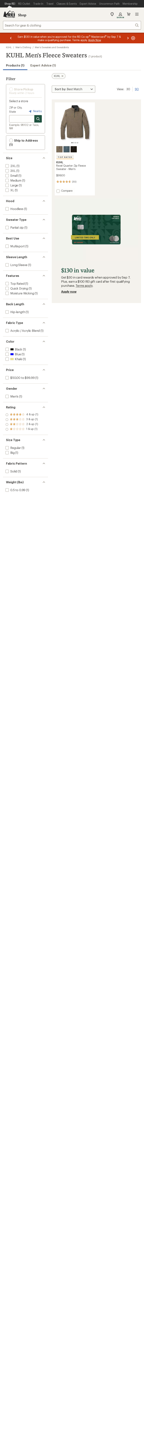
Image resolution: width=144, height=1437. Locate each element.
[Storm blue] (66, 149)
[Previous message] (11, 38)
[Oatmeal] (59, 149)
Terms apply (84, 285)
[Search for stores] (38, 119)
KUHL (9, 47)
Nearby (37, 111)
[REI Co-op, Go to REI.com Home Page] (9, 14)
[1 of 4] (72, 143)
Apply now (68, 291)
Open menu (137, 14)
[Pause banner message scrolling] (132, 38)
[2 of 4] (74, 143)
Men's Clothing (23, 47)
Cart (128, 14)
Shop (22, 15)
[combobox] (72, 25)
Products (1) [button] (15, 65)
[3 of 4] (76, 143)
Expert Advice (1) (43, 65)
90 (137, 89)
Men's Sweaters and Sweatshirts (52, 47)
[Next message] (128, 38)
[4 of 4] (78, 143)
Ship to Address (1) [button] (23, 142)
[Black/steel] (73, 149)
